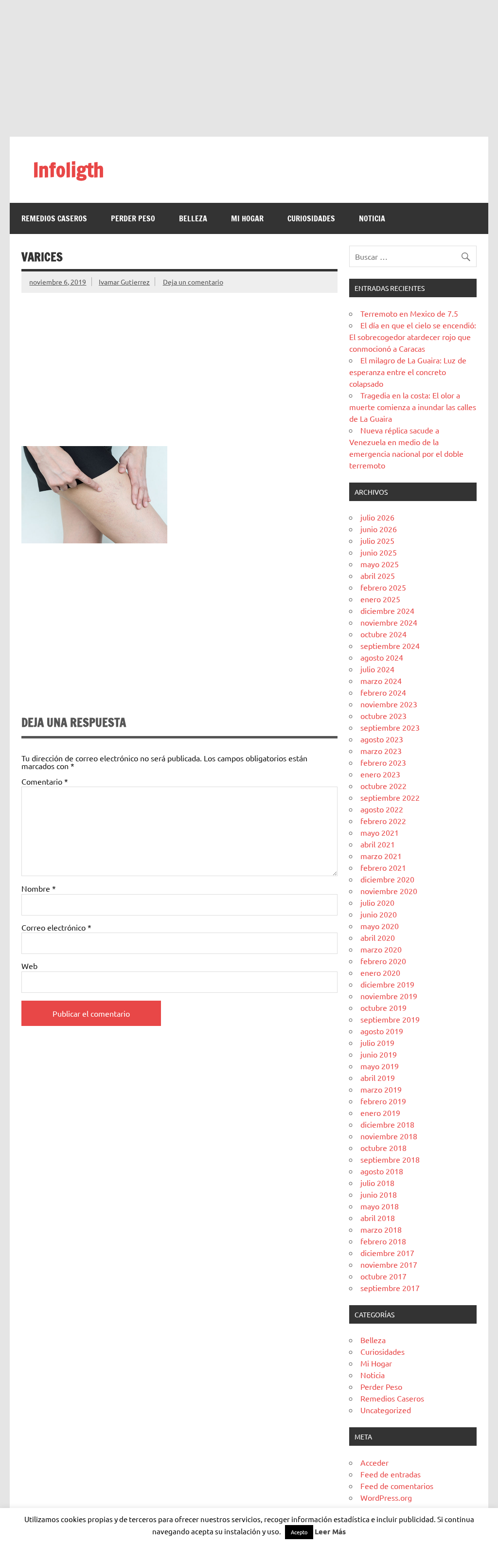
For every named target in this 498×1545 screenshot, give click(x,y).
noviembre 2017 (388, 1264)
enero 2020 (380, 972)
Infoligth (68, 169)
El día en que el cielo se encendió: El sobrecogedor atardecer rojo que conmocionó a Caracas (412, 336)
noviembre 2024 (388, 622)
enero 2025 (380, 599)
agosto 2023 (381, 739)
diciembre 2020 (387, 879)
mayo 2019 (379, 1066)
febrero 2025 (383, 587)
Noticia (372, 218)
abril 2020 (377, 937)
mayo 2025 (379, 564)
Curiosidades (311, 218)
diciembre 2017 (387, 1253)
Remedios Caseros (54, 218)
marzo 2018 (381, 1229)
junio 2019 (378, 1054)
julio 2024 (377, 669)
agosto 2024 (381, 657)
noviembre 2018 (388, 1136)
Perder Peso (133, 218)
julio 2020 (377, 902)
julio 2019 (377, 1042)
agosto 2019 (381, 1031)
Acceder (374, 1462)
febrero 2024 (383, 692)
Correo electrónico (56, 927)
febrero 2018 (383, 1241)
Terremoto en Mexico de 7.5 (409, 313)
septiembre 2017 (390, 1288)
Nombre (38, 888)
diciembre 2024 (387, 610)
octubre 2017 (383, 1276)
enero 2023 (380, 774)
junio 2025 (378, 552)
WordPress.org (386, 1497)
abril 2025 (377, 575)
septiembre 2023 (390, 727)
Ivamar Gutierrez (124, 281)
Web (29, 966)
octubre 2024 (383, 634)
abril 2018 (377, 1217)
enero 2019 (380, 1112)
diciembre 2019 (387, 984)
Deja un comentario (193, 281)
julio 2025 (377, 540)
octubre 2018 (383, 1147)
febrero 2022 (383, 821)
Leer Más (330, 1531)
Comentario (44, 781)
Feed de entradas (390, 1474)
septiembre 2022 (390, 797)
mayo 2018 (379, 1206)
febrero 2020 (383, 961)
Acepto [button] (299, 1532)
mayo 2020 (379, 926)
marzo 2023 (381, 750)
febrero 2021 (383, 867)
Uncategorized (385, 1410)
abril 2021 (377, 844)
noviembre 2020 (388, 891)
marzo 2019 (381, 1089)
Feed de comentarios (396, 1486)
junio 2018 (378, 1194)
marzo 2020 (381, 949)
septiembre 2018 (390, 1159)
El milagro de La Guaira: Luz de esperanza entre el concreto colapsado (407, 371)
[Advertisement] (249, 68)
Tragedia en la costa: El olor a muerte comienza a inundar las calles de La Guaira (412, 406)
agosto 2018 (381, 1171)
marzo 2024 (381, 680)
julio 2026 (377, 517)
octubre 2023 (383, 715)
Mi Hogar (247, 218)
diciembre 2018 (387, 1124)
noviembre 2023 (388, 704)
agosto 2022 (381, 809)
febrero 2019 (383, 1101)
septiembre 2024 (390, 645)
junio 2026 (378, 529)
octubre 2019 (383, 1007)
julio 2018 (377, 1182)
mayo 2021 (379, 832)
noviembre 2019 (388, 996)
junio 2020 (378, 914)
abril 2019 (377, 1077)
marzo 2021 (381, 856)
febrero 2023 (383, 762)
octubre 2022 (383, 785)
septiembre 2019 (390, 1019)
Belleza (193, 218)
